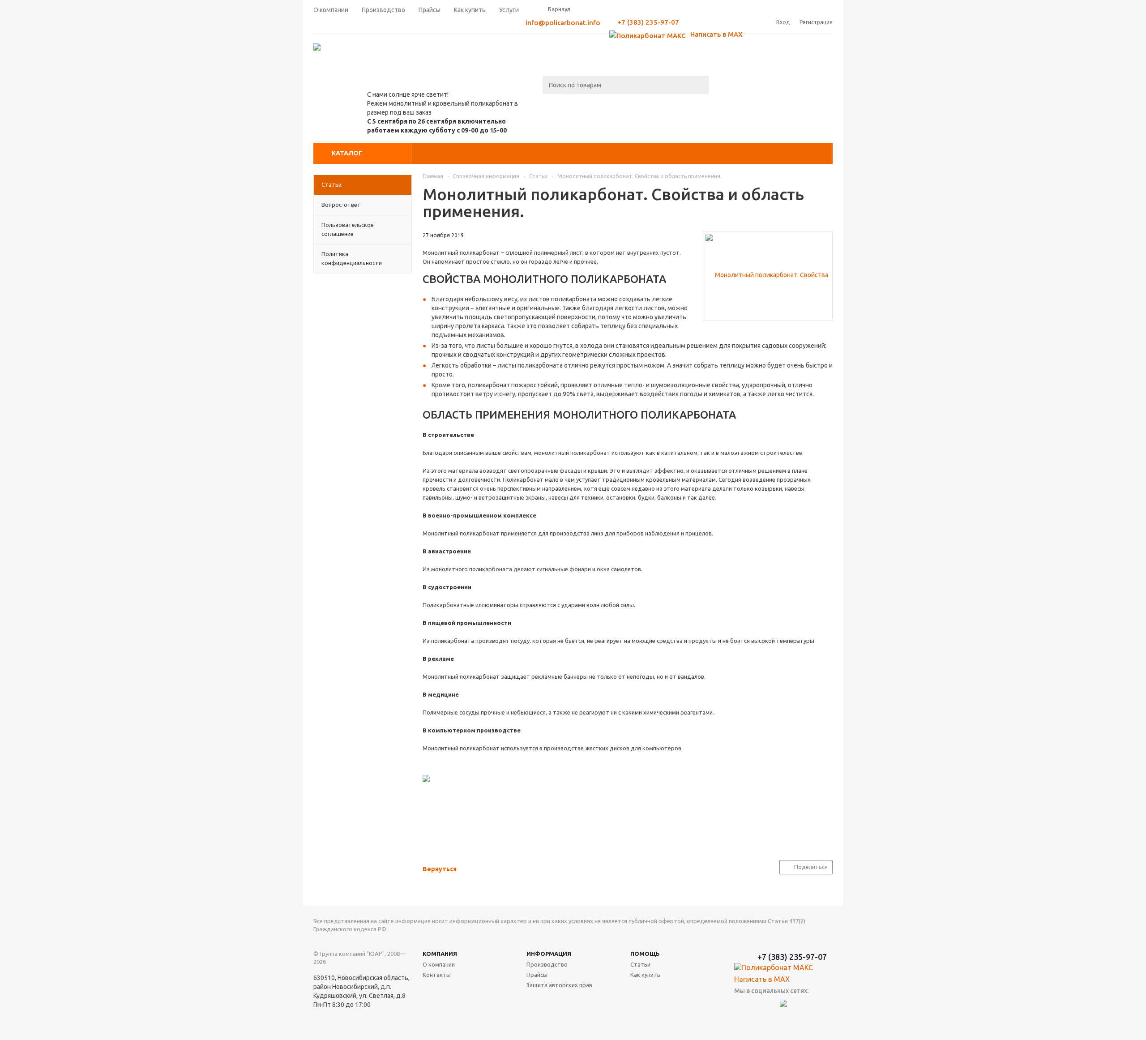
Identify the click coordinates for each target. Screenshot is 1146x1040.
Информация (548, 953)
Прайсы (536, 975)
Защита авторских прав (559, 985)
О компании (439, 964)
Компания (440, 953)
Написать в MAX (715, 34)
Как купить (645, 975)
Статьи (640, 964)
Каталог (347, 153)
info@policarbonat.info (563, 22)
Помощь (645, 953)
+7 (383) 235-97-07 (648, 22)
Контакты (437, 975)
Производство (547, 964)
